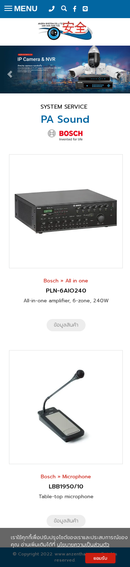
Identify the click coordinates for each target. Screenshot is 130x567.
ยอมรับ (100, 558)
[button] (10, 70)
